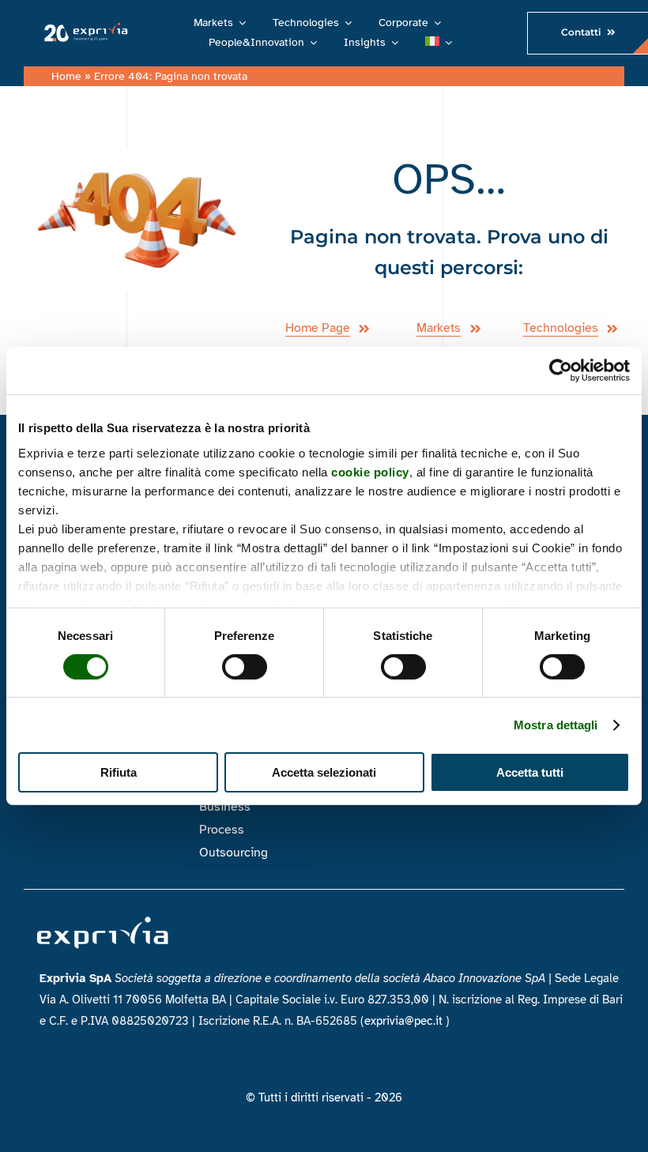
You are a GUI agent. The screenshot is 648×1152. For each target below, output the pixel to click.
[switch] (244, 667)
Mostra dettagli (556, 725)
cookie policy (370, 471)
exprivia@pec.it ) (407, 1021)
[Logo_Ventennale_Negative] (84, 27)
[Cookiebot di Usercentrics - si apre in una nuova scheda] (561, 370)
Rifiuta (118, 772)
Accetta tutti (529, 772)
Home (66, 76)
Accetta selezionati (324, 772)
